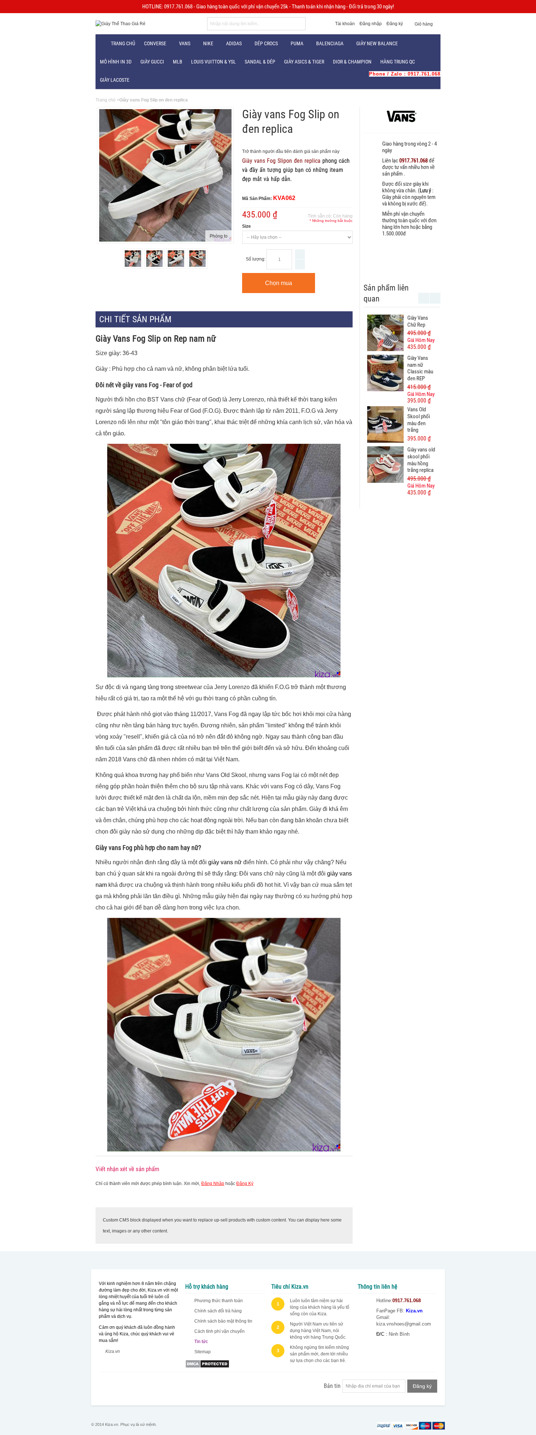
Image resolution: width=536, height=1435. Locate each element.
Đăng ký (395, 23)
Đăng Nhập (212, 1183)
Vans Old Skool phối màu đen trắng (418, 419)
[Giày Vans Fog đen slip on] (176, 259)
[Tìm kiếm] (299, 24)
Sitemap (202, 1351)
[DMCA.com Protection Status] (207, 1362)
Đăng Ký (244, 1183)
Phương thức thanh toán (218, 1300)
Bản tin (332, 1385)
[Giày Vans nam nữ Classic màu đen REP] (385, 373)
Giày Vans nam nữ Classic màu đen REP (420, 368)
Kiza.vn (112, 1351)
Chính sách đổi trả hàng (218, 1310)
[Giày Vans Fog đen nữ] (133, 259)
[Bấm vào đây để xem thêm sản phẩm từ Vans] (402, 116)
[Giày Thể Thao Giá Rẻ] (120, 23)
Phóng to (219, 236)
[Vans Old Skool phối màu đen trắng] (385, 424)
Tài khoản (345, 23)
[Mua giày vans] (197, 259)
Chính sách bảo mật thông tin (223, 1321)
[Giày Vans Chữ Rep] (385, 333)
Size (246, 226)
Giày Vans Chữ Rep (417, 321)
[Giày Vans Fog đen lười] (154, 259)
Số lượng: (255, 259)
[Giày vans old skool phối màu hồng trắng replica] (385, 464)
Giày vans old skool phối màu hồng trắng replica (421, 459)
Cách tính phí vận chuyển (219, 1331)
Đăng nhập (371, 23)
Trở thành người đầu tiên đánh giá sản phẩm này (290, 151)
